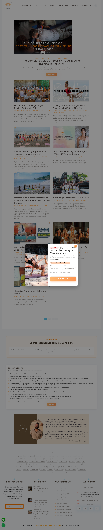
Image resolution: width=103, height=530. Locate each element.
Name (51, 265)
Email (65, 265)
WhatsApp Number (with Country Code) (60, 272)
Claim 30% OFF (63, 279)
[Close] (75, 246)
